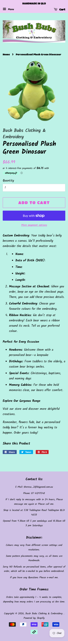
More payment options (34, 225)
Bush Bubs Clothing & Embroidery (44, 614)
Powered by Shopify (34, 618)
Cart (62, 9)
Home (6, 54)
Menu (10, 9)
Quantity (8, 180)
